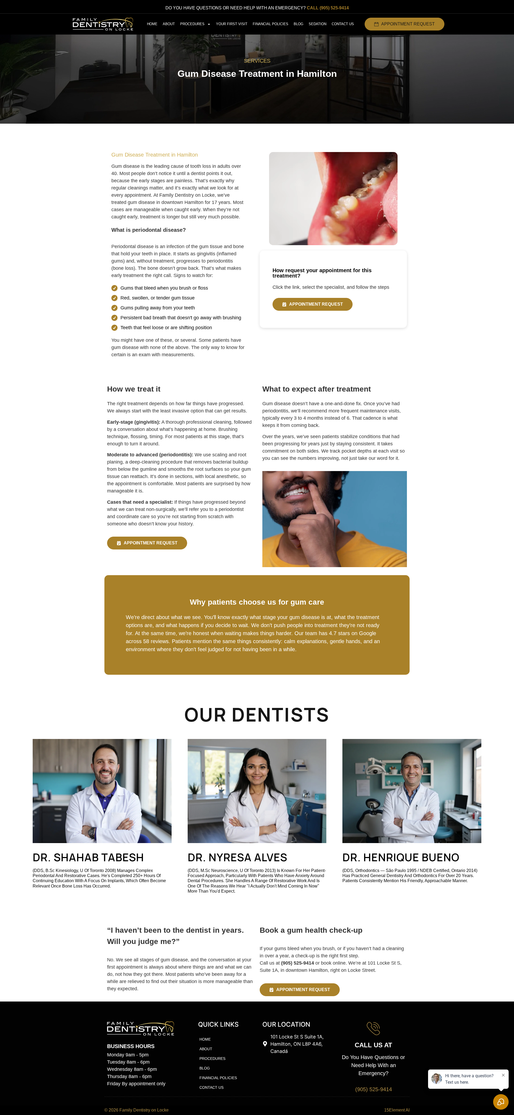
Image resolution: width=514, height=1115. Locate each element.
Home (152, 24)
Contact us (343, 24)
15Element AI (397, 1110)
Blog (298, 24)
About (169, 24)
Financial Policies (270, 24)
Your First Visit (231, 24)
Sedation (317, 24)
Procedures (192, 24)
